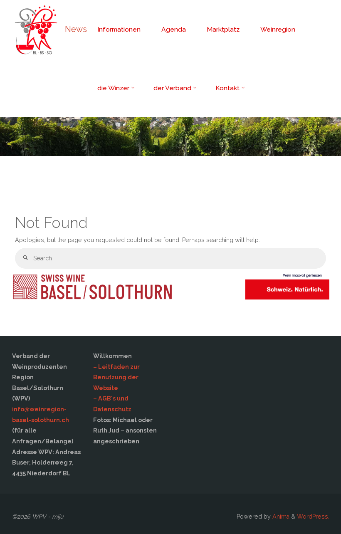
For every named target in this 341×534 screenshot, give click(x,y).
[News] (35, 29)
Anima (280, 516)
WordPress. (313, 516)
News (76, 29)
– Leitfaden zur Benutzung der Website (116, 377)
